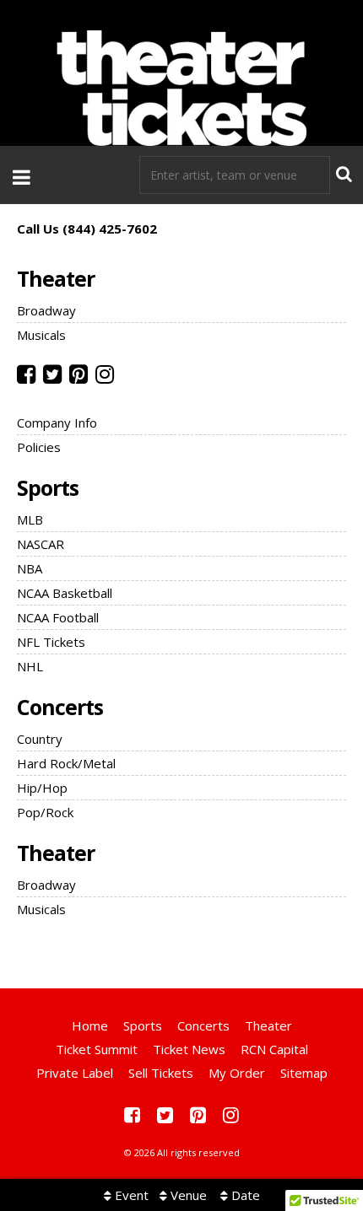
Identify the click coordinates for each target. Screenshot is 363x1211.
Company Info (57, 422)
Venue (187, 1195)
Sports (48, 487)
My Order (237, 1072)
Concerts (60, 707)
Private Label (74, 1072)
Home (90, 1025)
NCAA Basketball (64, 592)
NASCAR (40, 544)
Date (244, 1195)
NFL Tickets (51, 641)
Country (39, 738)
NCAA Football (58, 617)
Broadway (46, 310)
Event (130, 1195)
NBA (29, 568)
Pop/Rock (45, 812)
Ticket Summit (97, 1049)
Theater (56, 278)
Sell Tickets (160, 1072)
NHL (30, 666)
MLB (30, 519)
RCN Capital (274, 1049)
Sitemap (304, 1072)
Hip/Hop (42, 787)
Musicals (41, 334)
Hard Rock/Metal (66, 763)
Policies (39, 447)
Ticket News (189, 1049)
